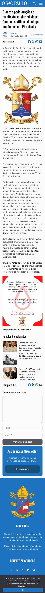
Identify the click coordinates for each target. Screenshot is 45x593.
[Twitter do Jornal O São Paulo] (22, 569)
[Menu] (41, 3)
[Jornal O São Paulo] (14, 3)
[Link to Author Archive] (5, 34)
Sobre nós (22, 525)
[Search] (34, 3)
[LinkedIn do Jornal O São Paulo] (28, 569)
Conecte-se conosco (22, 560)
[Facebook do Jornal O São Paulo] (11, 569)
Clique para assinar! (22, 469)
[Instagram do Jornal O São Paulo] (16, 569)
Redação (13, 33)
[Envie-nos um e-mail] (33, 569)
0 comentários (37, 35)
